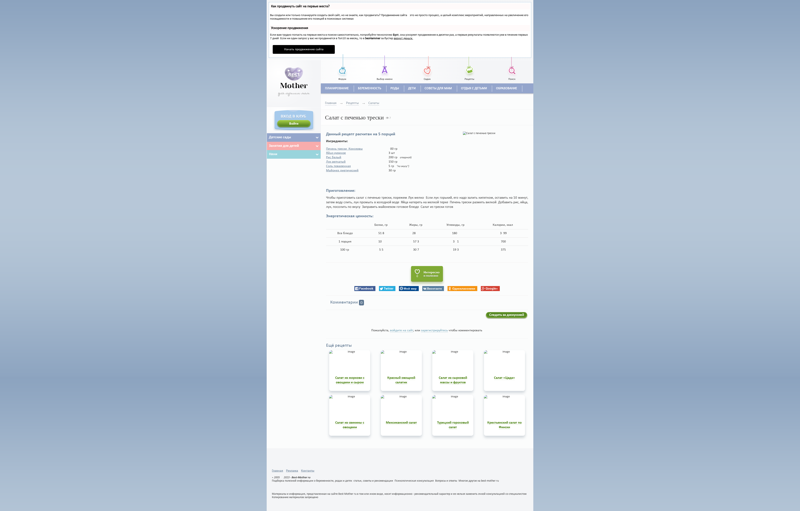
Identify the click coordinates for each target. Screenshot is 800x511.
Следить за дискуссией (506, 315)
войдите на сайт (401, 330)
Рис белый (333, 157)
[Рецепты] (469, 65)
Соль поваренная (338, 166)
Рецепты (352, 103)
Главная (330, 103)
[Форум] (342, 65)
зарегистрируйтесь (434, 330)
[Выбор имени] (385, 65)
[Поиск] (512, 65)
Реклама (292, 470)
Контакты (307, 470)
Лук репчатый (336, 161)
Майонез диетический (342, 170)
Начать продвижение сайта (304, 49)
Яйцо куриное (336, 153)
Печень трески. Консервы (344, 149)
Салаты (373, 103)
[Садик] (427, 65)
